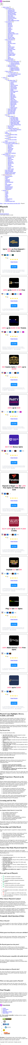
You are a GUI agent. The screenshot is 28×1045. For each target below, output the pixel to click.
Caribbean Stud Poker (12, 128)
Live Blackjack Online (12, 134)
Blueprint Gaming (11, 49)
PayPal (6, 191)
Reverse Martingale (9, 182)
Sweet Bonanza (13, 81)
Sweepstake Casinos (9, 155)
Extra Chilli (12, 92)
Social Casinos (6, 154)
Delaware (10, 150)
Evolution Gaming (11, 54)
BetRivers (10, 23)
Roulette (7, 135)
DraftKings (10, 29)
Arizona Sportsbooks (14, 62)
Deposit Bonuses (11, 16)
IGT (9, 56)
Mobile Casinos (11, 76)
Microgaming (10, 58)
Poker (6, 114)
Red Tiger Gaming (11, 43)
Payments (5, 190)
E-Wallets (7, 200)
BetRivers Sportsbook (14, 70)
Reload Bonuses (11, 11)
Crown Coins (10, 166)
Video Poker (10, 127)
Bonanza (12, 84)
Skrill (6, 194)
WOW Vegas (10, 159)
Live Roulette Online (12, 137)
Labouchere (7, 179)
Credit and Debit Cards (10, 201)
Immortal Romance (14, 101)
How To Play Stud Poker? (15, 129)
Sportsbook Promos (12, 66)
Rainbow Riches (13, 107)
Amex (6, 197)
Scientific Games (11, 55)
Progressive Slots (11, 113)
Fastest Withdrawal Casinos (13, 20)
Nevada (9, 151)
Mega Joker (12, 95)
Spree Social (10, 161)
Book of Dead (13, 103)
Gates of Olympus (14, 85)
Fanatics (9, 31)
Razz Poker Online (14, 118)
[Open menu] (1, 4)
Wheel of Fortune (11, 38)
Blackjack (7, 133)
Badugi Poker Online (14, 122)
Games (4, 77)
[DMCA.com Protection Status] (7, 1019)
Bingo (6, 140)
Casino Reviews (8, 21)
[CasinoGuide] (5, 1006)
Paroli (6, 178)
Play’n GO (10, 51)
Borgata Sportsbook (14, 67)
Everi (9, 44)
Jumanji (12, 82)
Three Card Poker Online (15, 124)
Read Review (14, 262)
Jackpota (9, 165)
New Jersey (10, 144)
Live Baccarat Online (12, 139)
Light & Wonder (11, 46)
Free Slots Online (11, 112)
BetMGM (10, 24)
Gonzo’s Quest (13, 100)
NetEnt (9, 57)
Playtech (9, 42)
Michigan (10, 147)
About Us (5, 1010)
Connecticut (10, 149)
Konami (9, 41)
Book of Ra (12, 99)
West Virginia (10, 146)
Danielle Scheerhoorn (4, 213)
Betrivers (10, 158)
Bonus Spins (10, 15)
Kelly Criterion (8, 184)
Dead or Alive (13, 86)
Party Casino (10, 34)
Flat (6, 183)
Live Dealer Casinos (12, 72)
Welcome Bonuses (12, 13)
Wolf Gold (12, 105)
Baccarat (7, 138)
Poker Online (10, 116)
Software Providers (9, 39)
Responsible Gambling (7, 1011)
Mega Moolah (13, 97)
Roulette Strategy (9, 188)
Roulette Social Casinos (10, 173)
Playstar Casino (11, 37)
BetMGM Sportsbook (14, 68)
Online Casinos (6, 7)
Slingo (11, 93)
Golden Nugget (11, 32)
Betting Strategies (6, 174)
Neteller (6, 192)
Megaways (12, 94)
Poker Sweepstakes (9, 171)
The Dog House (13, 87)
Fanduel (9, 30)
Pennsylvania (10, 148)
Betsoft (9, 45)
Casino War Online (14, 119)
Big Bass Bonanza (14, 91)
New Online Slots (11, 111)
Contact (4, 1008)
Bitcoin (6, 196)
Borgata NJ (10, 25)
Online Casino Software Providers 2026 (12, 203)
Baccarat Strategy (9, 176)
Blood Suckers (13, 104)
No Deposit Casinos (12, 14)
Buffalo (12, 89)
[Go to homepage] (5, 2)
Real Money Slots (11, 80)
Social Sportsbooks (12, 65)
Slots (6, 79)
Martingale (7, 180)
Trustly (6, 195)
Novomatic (10, 50)
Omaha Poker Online (14, 123)
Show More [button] (18, 272)
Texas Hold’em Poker (12, 130)
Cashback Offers (11, 9)
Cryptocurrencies (8, 198)
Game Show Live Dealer (15, 74)
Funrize (9, 167)
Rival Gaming (11, 48)
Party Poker (10, 36)
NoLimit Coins (11, 157)
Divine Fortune (13, 88)
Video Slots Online (12, 110)
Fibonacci (7, 177)
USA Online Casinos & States (9, 142)
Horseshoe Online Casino (13, 33)
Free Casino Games (9, 170)
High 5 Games (11, 52)
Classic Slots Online (12, 108)
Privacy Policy (6, 1013)
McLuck (9, 164)
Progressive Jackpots (12, 18)
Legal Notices (5, 1009)
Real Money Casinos (12, 12)
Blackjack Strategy (9, 186)
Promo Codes (10, 19)
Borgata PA (10, 26)
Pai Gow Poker (11, 125)
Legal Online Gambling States (11, 143)
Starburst (12, 98)
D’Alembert (7, 185)
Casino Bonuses (8, 8)
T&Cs (14, 272)
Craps (6, 132)
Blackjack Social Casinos (10, 172)
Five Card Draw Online (15, 121)
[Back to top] (0, 1044)
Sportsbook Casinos (9, 60)
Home (1, 203)
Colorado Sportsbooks (15, 63)
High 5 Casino (11, 168)
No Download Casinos (12, 75)
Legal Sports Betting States (13, 61)
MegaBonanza (11, 162)
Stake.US (10, 160)
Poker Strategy (8, 189)
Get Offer (14, 266)
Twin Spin (12, 106)
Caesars (9, 27)
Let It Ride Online (14, 117)
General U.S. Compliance (10, 153)
